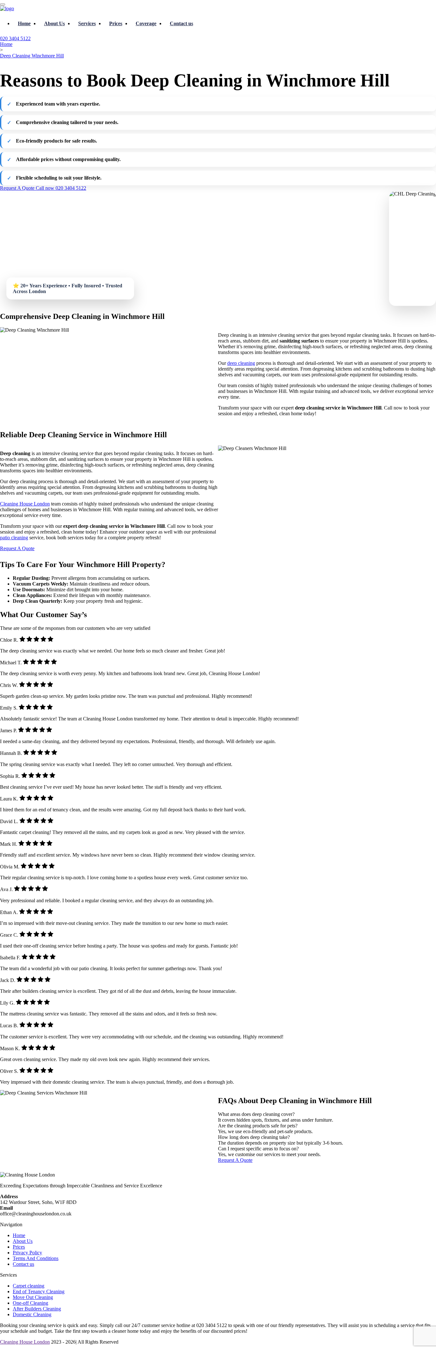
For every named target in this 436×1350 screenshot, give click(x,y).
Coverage (146, 23)
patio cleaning (14, 537)
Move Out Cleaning (33, 1297)
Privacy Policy (27, 1252)
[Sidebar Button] (2, 4)
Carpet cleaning (28, 1285)
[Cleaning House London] (7, 8)
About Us (54, 23)
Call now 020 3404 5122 (61, 188)
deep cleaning (241, 363)
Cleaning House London (25, 503)
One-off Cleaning (30, 1303)
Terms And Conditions (35, 1258)
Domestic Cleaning (32, 1314)
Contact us (181, 23)
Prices (115, 23)
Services (87, 23)
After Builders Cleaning (37, 1308)
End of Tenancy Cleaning (38, 1291)
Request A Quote (18, 188)
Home (24, 23)
